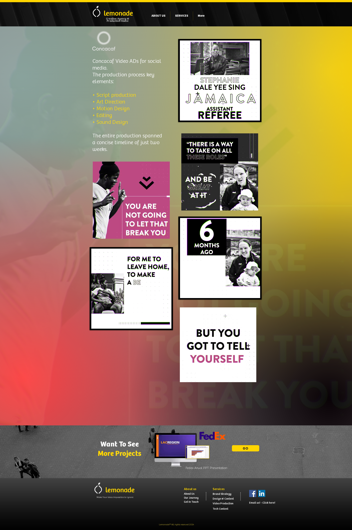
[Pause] (96, 323)
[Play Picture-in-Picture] (160, 323)
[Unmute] (102, 323)
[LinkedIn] (261, 493)
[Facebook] (252, 493)
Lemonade (164, 524)
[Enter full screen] (166, 323)
